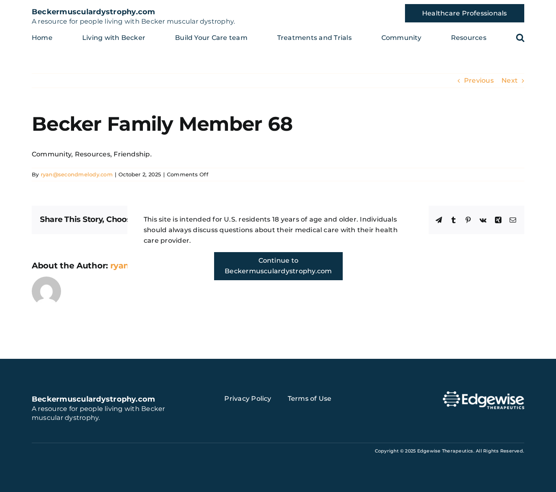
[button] (520, 38)
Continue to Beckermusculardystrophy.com (278, 266)
